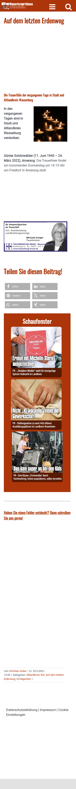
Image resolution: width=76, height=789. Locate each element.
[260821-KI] (36, 381)
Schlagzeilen (23, 678)
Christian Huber (18, 671)
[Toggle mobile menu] (52, 6)
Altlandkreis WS (35, 674)
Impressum (48, 710)
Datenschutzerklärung (21, 710)
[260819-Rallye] (37, 434)
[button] (17, 286)
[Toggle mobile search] (68, 6)
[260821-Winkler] (36, 329)
